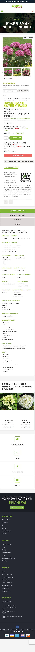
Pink (4, 262)
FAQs (3, 571)
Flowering (5, 371)
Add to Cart (16, 138)
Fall (4, 325)
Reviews (17, 224)
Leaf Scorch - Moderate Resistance (12, 245)
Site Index (4, 561)
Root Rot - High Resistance (9, 251)
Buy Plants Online (7, 544)
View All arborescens (21, 100)
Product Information (7, 582)
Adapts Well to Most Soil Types (11, 303)
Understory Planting (8, 369)
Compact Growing (19, 258)
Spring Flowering (7, 335)
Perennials (5, 522)
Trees (3, 525)
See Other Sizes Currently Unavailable (19, 161)
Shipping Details (6, 591)
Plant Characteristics (17, 211)
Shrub (4, 292)
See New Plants (6, 520)
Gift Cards (4, 555)
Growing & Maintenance (17, 215)
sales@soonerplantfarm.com (14, 616)
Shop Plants (11, 18)
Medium (5, 270)
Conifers (4, 533)
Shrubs (4, 528)
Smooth (5, 238)
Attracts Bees (22, 284)
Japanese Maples (6, 531)
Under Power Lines (8, 367)
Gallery (4, 550)
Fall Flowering (6, 327)
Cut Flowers (6, 357)
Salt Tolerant (6, 309)
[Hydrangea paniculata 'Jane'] (8, 401)
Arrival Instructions (7, 574)
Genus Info (17, 220)
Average (5, 305)
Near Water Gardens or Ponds (11, 365)
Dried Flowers (6, 359)
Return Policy (5, 588)
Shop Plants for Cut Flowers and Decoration (16, 98)
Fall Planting (17, 292)
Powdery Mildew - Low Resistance (11, 249)
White (4, 264)
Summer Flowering (8, 339)
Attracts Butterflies (23, 286)
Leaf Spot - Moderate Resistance (11, 247)
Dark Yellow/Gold (19, 270)
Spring (4, 333)
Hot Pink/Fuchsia (7, 260)
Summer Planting (18, 296)
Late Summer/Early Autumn (10, 331)
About (3, 547)
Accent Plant (6, 354)
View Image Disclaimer (8, 78)
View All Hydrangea (9, 100)
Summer (5, 337)
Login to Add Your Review (23, 118)
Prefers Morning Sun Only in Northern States (14, 346)
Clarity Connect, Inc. (18, 631)
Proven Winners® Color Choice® (21, 238)
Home (5, 18)
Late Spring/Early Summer (9, 329)
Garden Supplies (6, 552)
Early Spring (6, 323)
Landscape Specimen (8, 361)
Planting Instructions (7, 577)
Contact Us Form (6, 601)
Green (4, 277)
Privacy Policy (6, 580)
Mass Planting (6, 363)
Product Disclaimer (7, 585)
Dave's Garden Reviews (8, 558)
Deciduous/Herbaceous (9, 284)
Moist (4, 307)
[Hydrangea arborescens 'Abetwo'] (25, 401)
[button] (2, 11)
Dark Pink (5, 258)
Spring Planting (17, 294)
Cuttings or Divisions (8, 316)
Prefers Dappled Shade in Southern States (14, 348)
